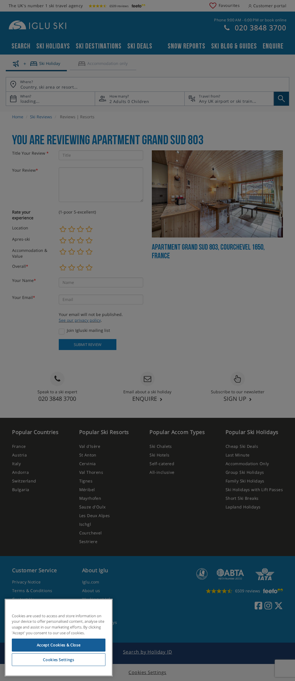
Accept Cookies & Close (58, 645)
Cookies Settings (58, 659)
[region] (59, 638)
